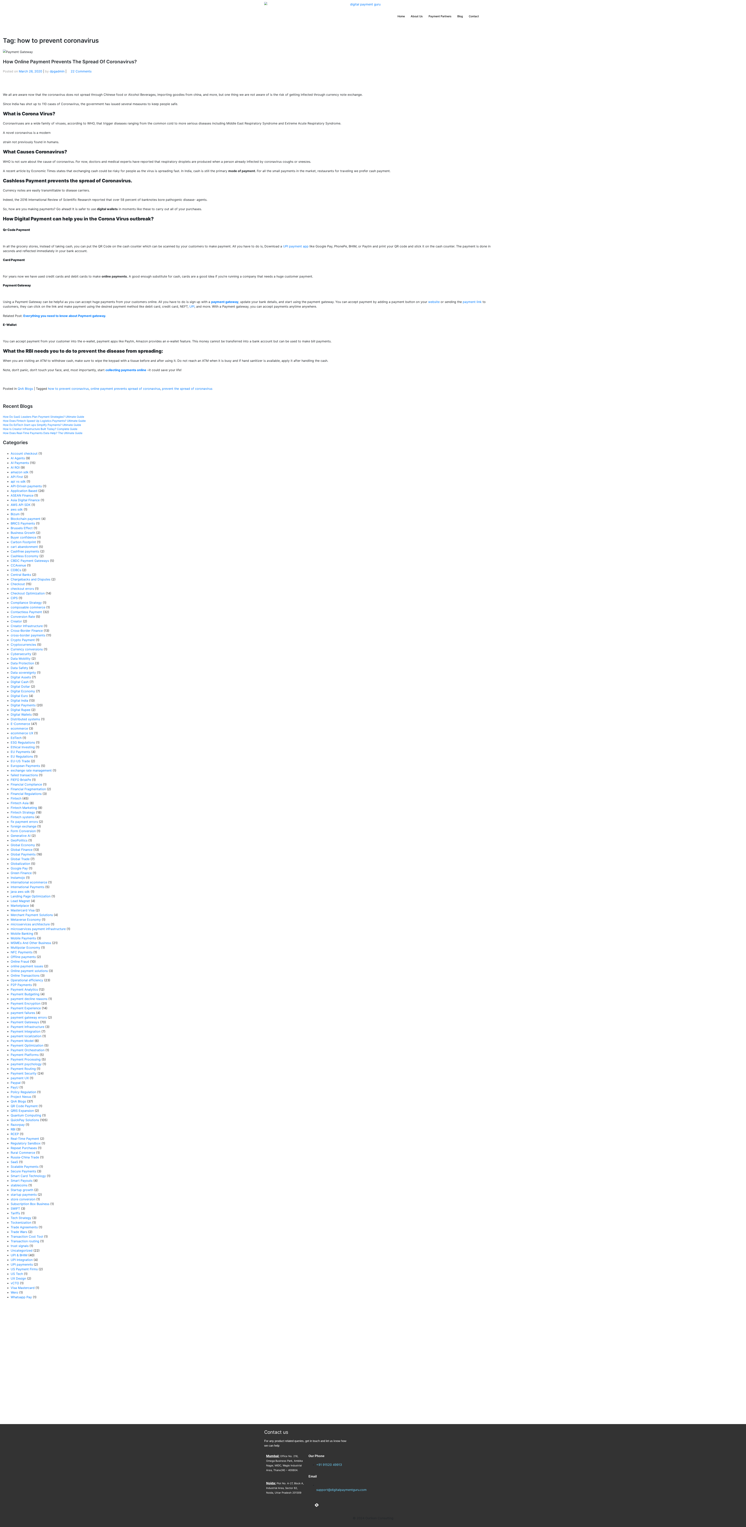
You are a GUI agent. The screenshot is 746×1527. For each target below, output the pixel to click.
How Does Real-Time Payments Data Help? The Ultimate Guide (42, 433)
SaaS (14, 1162)
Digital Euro (19, 696)
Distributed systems (25, 719)
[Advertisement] (119, 1361)
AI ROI (15, 467)
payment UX (20, 1078)
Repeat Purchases (24, 1148)
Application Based (24, 491)
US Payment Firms (24, 1269)
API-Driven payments (26, 486)
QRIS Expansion (22, 1111)
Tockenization (21, 1222)
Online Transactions (25, 975)
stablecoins (19, 1185)
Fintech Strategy (23, 812)
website (434, 302)
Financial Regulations (26, 794)
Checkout (18, 584)
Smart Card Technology (28, 1176)
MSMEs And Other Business (31, 943)
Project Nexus (21, 1097)
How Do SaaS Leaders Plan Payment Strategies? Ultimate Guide (43, 416)
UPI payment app (296, 246)
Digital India (19, 700)
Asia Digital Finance (25, 500)
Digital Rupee (20, 710)
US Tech (17, 1274)
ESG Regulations (23, 742)
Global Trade (20, 859)
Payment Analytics (24, 989)
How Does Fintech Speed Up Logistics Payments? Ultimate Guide (44, 420)
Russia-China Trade (25, 1157)
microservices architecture (30, 924)
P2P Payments (21, 985)
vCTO (15, 1283)
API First (17, 477)
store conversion (23, 1199)
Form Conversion (23, 831)
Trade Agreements (24, 1227)
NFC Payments (21, 952)
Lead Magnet (20, 901)
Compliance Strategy (26, 603)
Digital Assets (21, 677)
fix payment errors (24, 822)
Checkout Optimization (28, 593)
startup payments (24, 1194)
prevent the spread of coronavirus (187, 389)
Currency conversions (27, 649)
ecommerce (19, 728)
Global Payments (23, 854)
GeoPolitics (19, 840)
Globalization (20, 864)
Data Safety (19, 668)
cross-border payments (28, 635)
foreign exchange (23, 826)
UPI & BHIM (19, 1255)
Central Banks (21, 575)
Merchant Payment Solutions (32, 915)
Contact (474, 16)
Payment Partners (440, 16)
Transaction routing (25, 1241)
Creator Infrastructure (27, 626)
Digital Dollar (20, 686)
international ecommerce (29, 882)
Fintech (16, 798)
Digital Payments (23, 705)
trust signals (20, 1246)
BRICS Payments (23, 523)
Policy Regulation (23, 1092)
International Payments (27, 887)
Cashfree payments (25, 551)
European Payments (25, 766)
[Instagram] (323, 1505)
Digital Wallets (21, 714)
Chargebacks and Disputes (30, 579)
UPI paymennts (22, 1264)
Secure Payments (23, 1171)
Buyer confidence (23, 537)
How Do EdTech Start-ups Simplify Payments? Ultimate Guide (42, 424)
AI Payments (20, 463)
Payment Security (24, 1073)
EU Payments (20, 752)
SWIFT (15, 1208)
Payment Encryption (25, 1003)
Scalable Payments (24, 1167)
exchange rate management (31, 770)
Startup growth (22, 1190)
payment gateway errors (29, 1017)
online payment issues (27, 966)
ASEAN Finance (22, 495)
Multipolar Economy (25, 947)
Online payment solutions (29, 971)
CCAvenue (18, 565)
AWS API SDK (21, 505)
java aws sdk (20, 892)
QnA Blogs (25, 389)
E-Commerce (20, 724)
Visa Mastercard (23, 1288)
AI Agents (18, 458)
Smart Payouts (21, 1180)
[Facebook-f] (310, 1505)
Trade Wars (19, 1232)
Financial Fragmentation (28, 789)
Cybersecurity (21, 654)
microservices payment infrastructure (38, 929)
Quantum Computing (26, 1115)
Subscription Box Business (30, 1204)
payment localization (26, 1036)
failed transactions (24, 775)
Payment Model (22, 1041)
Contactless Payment (26, 612)
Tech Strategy (21, 1218)
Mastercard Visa (23, 910)
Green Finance (21, 873)
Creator (16, 621)
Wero (14, 1292)
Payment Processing (26, 1059)
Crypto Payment (23, 640)
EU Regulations (22, 756)
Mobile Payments (23, 938)
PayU (14, 1087)
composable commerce (28, 607)
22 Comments (81, 71)
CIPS (14, 598)
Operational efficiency (27, 980)
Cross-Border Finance (27, 631)
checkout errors (22, 589)
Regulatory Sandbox (26, 1143)
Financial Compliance (26, 784)
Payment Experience (26, 1008)
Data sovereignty (23, 672)
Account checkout (24, 453)
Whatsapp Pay (21, 1297)
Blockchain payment (25, 519)
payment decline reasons (29, 999)
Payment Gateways (25, 1022)
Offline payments (23, 957)
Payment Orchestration (27, 1050)
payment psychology (26, 1064)
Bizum (15, 514)
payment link (472, 302)
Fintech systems (22, 817)
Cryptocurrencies (23, 644)
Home (401, 16)
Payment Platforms (25, 1055)
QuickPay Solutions (25, 1120)
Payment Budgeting (25, 994)
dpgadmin (57, 71)
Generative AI (21, 836)
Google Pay (19, 868)
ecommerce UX (22, 733)
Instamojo (18, 878)
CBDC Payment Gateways (30, 561)
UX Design (18, 1278)
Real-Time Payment (25, 1139)
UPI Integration (22, 1260)
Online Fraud (20, 961)
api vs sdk (18, 481)
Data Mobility (21, 658)
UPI (191, 306)
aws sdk (17, 509)
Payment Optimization (27, 1045)
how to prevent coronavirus (68, 389)
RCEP (15, 1134)
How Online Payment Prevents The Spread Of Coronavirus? (70, 61)
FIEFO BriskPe (21, 780)
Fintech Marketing (24, 808)
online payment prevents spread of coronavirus (125, 389)
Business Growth (23, 533)
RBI (13, 1129)
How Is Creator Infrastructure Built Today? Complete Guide (40, 429)
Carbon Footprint (23, 542)
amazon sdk (20, 472)
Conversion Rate (23, 617)
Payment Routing (23, 1069)
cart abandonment (24, 547)
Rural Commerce (23, 1153)
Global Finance (21, 850)
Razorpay (18, 1125)
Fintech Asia (20, 803)
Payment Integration (25, 1031)
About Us (417, 16)
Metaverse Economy (26, 919)
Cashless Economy (24, 556)
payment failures (23, 1013)
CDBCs (16, 570)
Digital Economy (23, 691)
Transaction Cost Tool (27, 1236)
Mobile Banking (22, 933)
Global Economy (23, 845)
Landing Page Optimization (31, 896)
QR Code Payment (24, 1106)
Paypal (16, 1083)
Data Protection (22, 663)
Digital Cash (20, 682)
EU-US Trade (20, 761)
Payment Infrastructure (27, 1027)
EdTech (16, 738)
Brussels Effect (22, 528)
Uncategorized (21, 1250)
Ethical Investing (23, 747)
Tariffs (15, 1213)
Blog (460, 16)
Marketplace (20, 905)
